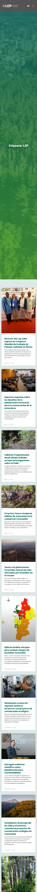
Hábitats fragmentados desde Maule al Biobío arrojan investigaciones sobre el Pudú (16, 458)
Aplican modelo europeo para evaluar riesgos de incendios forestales (17, 650)
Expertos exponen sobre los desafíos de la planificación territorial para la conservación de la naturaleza (18, 402)
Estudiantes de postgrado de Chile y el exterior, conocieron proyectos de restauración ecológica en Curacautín (18, 828)
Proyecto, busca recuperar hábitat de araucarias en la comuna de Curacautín (18, 516)
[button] (28, 6)
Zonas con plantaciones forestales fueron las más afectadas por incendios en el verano (18, 571)
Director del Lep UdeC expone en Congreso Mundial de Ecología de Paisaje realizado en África (18, 342)
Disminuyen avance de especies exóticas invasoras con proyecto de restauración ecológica (18, 707)
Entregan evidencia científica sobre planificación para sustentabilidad (14, 768)
